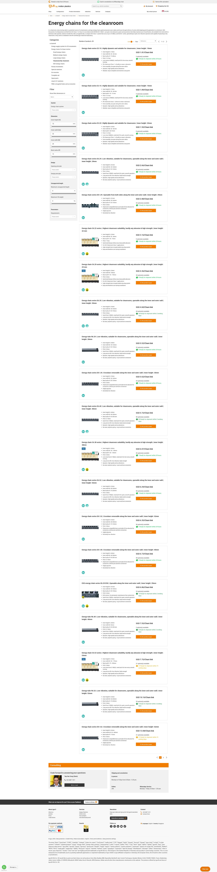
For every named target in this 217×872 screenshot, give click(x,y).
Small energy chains (59, 52)
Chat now (205, 869)
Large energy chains (59, 58)
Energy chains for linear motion (69, 15)
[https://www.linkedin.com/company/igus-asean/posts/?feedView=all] (118, 826)
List (129, 42)
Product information (74, 11)
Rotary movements (57, 67)
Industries (87, 11)
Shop (50, 11)
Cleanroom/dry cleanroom (61, 61)
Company (107, 11)
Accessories (55, 72)
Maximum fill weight (57, 197)
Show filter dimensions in (57, 93)
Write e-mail (74, 785)
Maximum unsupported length (60, 187)
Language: (147, 823)
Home (51, 15)
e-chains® (57, 15)
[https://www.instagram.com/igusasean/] (114, 826)
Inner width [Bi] (55, 140)
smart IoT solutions (57, 81)
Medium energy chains (60, 55)
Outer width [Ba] (56, 130)
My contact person (152, 11)
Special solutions (56, 69)
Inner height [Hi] (56, 120)
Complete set (55, 75)
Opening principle (56, 166)
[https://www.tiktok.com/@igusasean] (125, 826)
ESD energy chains (58, 64)
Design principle (56, 173)
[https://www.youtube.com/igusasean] (121, 826)
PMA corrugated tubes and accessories (63, 84)
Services (98, 11)
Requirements (55, 213)
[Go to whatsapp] (4, 867)
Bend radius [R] (55, 150)
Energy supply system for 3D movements (63, 46)
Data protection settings (109, 839)
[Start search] (121, 6)
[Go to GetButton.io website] (4, 870)
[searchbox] (105, 6)
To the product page (146, 64)
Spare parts (54, 78)
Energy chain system (57, 106)
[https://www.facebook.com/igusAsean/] (111, 826)
